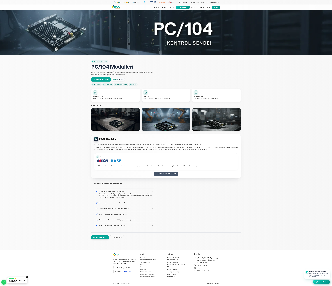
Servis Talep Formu (145, 271)
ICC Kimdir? (143, 257)
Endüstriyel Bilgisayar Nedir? (148, 259)
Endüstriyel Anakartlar (173, 269)
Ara (129, 267)
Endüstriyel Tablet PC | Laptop (176, 264)
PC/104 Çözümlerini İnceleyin (167, 173)
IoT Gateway (171, 267)
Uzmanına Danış (117, 237)
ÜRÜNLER (171, 7)
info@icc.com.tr (201, 268)
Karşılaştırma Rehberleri (147, 274)
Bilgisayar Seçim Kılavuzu (147, 276)
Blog (141, 264)
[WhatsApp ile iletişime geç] (3, 282)
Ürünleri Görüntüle (102, 79)
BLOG (193, 7)
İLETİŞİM (201, 7)
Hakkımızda (210, 283)
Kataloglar (143, 269)
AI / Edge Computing (173, 271)
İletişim (142, 267)
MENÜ (164, 7)
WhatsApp (120, 267)
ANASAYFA (156, 7)
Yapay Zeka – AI (145, 262)
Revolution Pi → (171, 276)
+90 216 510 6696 (202, 265)
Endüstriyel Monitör (172, 262)
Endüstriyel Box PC (172, 259)
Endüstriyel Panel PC (173, 257)
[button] (317, 274)
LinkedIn (128, 271)
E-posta (119, 271)
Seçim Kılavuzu (171, 274)
